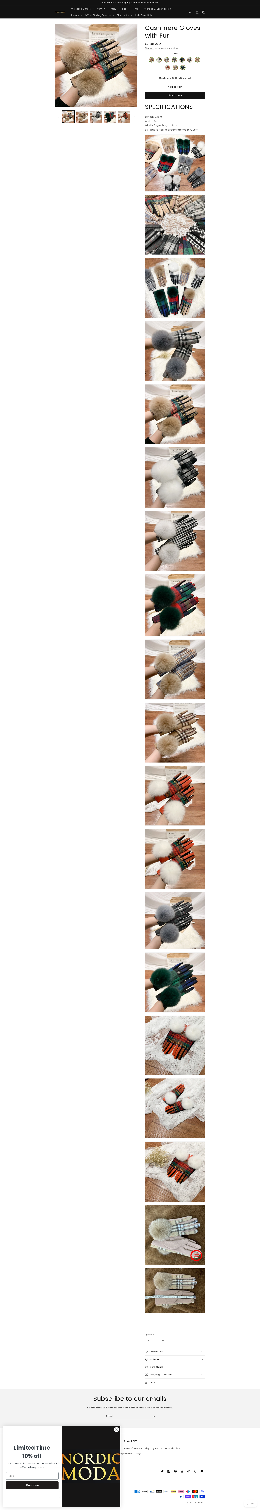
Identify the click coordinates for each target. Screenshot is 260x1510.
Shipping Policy (153, 1448)
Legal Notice (126, 1453)
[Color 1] (151, 60)
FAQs (138, 1453)
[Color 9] (174, 60)
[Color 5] (175, 67)
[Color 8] (189, 60)
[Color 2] (159, 60)
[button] (82, 9)
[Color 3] (166, 60)
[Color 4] (182, 60)
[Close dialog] (116, 1429)
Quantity (149, 1334)
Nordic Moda (199, 1502)
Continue (32, 1485)
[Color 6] (197, 60)
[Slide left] (58, 116)
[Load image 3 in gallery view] (96, 117)
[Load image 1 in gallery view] (68, 117)
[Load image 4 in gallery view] (110, 117)
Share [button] (152, 1382)
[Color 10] (183, 67)
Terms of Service (132, 1448)
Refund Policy (172, 1448)
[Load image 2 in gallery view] (82, 117)
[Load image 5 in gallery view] (124, 117)
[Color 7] (167, 67)
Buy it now (175, 95)
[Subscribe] (153, 1416)
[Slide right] (134, 116)
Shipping (149, 48)
